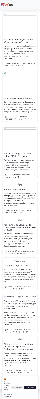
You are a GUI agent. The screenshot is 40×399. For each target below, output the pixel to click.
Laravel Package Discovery (16, 265)
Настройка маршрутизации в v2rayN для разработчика (18, 40)
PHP (8, 210)
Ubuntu (9, 117)
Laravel (9, 287)
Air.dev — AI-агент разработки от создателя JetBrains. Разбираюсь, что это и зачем (19, 346)
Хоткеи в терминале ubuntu (18, 98)
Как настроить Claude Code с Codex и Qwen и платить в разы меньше (20, 227)
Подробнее (8, 396)
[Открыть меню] (36, 5)
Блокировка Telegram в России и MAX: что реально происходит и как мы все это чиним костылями (20, 305)
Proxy (9, 63)
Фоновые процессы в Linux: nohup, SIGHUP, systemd (17, 154)
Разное (11, 251)
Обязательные (17, 387)
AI (7, 251)
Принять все (30, 387)
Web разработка (15, 370)
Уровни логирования (14, 189)
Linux (15, 117)
